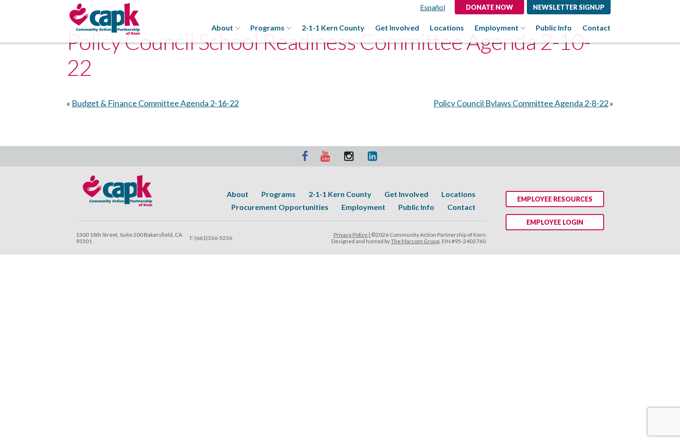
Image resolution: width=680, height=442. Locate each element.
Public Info (554, 28)
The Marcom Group (415, 241)
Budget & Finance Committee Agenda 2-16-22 (155, 103)
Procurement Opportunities (279, 207)
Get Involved (397, 28)
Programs (267, 28)
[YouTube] (326, 156)
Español (432, 7)
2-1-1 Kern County (333, 28)
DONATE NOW (489, 7)
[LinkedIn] (373, 156)
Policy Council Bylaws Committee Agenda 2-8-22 (520, 103)
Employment (497, 28)
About (222, 28)
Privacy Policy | (352, 234)
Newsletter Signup (569, 7)
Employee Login (554, 222)
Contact (596, 28)
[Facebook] (305, 156)
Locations (447, 28)
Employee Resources (555, 199)
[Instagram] (349, 156)
